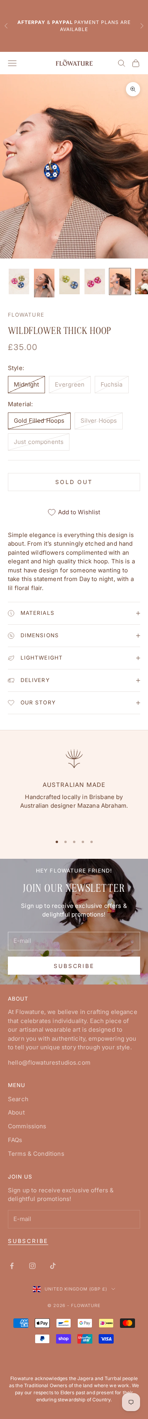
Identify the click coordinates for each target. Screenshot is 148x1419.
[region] (74, 787)
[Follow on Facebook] (12, 1266)
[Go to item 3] (69, 281)
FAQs (15, 1140)
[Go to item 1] (19, 281)
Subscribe (74, 965)
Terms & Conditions (36, 1153)
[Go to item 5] (120, 281)
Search (18, 1099)
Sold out (73, 481)
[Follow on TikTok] (53, 1266)
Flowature (26, 315)
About (16, 1112)
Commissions (27, 1126)
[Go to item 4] (95, 281)
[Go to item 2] (44, 283)
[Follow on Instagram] (32, 1266)
